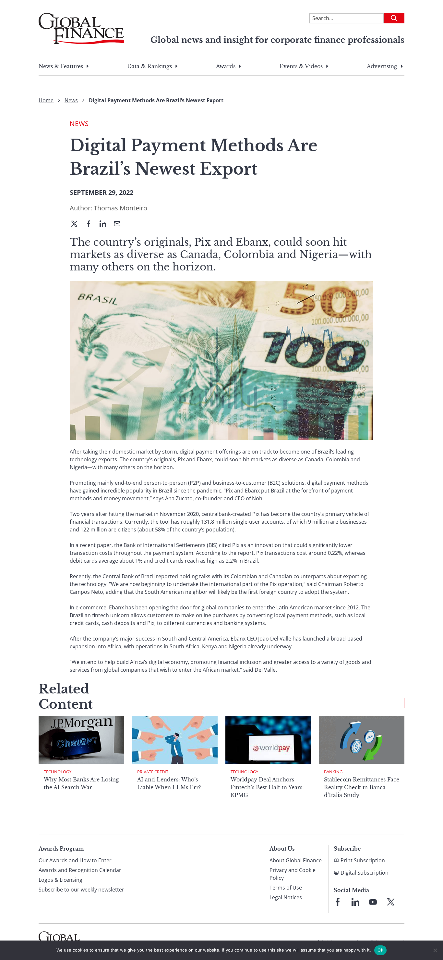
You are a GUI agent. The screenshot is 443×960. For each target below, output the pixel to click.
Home (46, 100)
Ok (380, 950)
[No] (435, 950)
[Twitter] (77, 224)
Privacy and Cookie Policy (292, 873)
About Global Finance (295, 860)
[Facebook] (91, 224)
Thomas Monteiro (120, 208)
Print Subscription (363, 860)
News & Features (61, 66)
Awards (225, 66)
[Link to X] (391, 902)
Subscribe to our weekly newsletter (81, 889)
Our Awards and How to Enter (75, 860)
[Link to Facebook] (337, 902)
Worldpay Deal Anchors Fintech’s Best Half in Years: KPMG (267, 787)
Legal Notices (285, 897)
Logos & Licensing (60, 879)
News (71, 100)
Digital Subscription (365, 872)
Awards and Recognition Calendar (80, 870)
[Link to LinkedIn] (355, 902)
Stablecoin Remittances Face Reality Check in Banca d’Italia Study (361, 787)
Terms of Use (285, 887)
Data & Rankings (149, 66)
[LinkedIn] (105, 224)
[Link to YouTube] (373, 902)
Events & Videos (301, 66)
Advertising (382, 66)
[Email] (120, 224)
